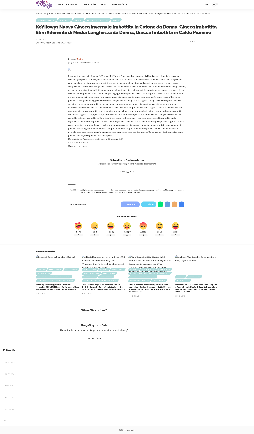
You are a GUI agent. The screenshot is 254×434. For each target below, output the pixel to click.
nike (116, 192)
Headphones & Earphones (143, 277)
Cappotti (65, 20)
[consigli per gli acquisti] (44, 4)
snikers (129, 192)
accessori (98, 190)
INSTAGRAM (10, 374)
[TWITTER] (5, 380)
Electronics (55, 269)
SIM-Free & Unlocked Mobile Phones (55, 280)
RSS (6, 421)
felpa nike (90, 192)
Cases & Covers (91, 273)
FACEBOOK (9, 362)
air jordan (138, 190)
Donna (78, 20)
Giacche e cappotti (97, 20)
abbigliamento (86, 190)
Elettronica (71, 269)
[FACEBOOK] (5, 356)
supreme (137, 192)
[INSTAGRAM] (5, 368)
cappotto (163, 190)
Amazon (41, 269)
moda (110, 192)
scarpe (121, 192)
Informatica (44, 273)
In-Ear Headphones (139, 280)
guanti (98, 192)
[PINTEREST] (5, 403)
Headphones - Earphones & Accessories (150, 273)
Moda (116, 20)
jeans (104, 192)
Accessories (90, 269)
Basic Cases (118, 269)
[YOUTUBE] (5, 391)
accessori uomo (126, 190)
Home (39, 13)
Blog (46, 13)
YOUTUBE (9, 397)
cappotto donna (176, 190)
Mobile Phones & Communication (54, 277)
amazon (146, 190)
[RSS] (5, 415)
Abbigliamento (46, 20)
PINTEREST (10, 409)
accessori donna (110, 190)
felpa (82, 192)
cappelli (154, 190)
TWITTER (9, 386)
